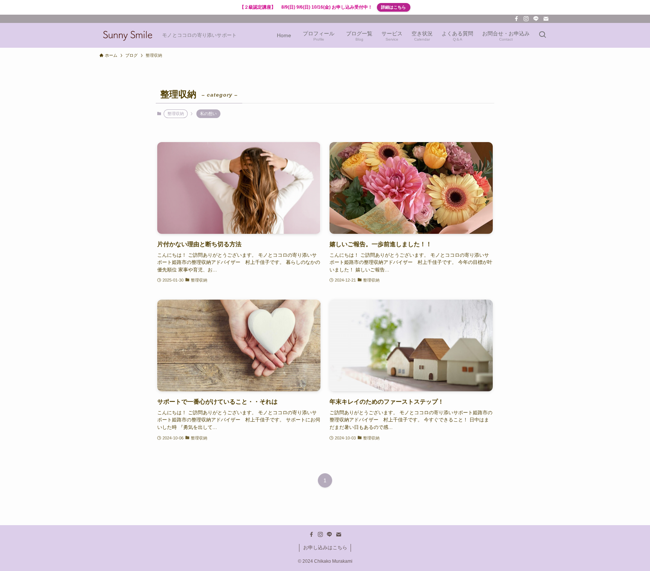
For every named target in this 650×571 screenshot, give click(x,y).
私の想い (208, 113)
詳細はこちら (393, 7)
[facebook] (516, 19)
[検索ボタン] (542, 35)
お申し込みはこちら (325, 547)
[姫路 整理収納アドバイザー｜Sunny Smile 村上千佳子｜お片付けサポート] (127, 35)
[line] (536, 19)
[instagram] (526, 19)
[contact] (546, 19)
